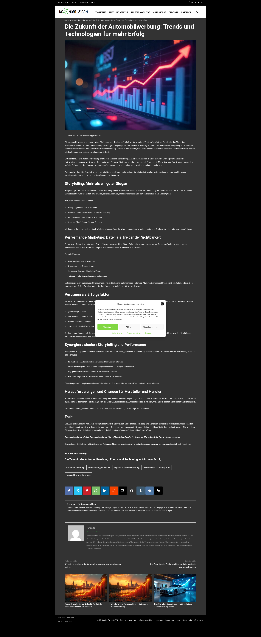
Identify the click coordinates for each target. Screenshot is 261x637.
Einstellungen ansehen (152, 327)
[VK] (149, 491)
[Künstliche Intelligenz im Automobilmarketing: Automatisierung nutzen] (175, 588)
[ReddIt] (114, 491)
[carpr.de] (76, 538)
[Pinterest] (87, 491)
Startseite (68, 20)
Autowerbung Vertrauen (99, 467)
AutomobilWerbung (75, 467)
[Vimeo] (198, 2)
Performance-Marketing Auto (156, 467)
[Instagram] (192, 2)
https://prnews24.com (93, 532)
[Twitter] (195, 2)
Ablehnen (130, 327)
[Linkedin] (105, 491)
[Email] (123, 491)
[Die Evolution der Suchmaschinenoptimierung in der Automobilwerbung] (130, 588)
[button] (162, 304)
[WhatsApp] (96, 491)
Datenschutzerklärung (134, 333)
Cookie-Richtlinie (117, 333)
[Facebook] (189, 2)
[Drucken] (132, 491)
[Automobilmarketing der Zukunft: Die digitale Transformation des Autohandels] (86, 588)
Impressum (148, 333)
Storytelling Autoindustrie (78, 475)
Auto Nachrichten (80, 20)
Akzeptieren (108, 327)
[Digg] (158, 491)
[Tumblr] (140, 491)
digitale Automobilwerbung (126, 467)
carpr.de (90, 527)
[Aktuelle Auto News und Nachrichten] (73, 11)
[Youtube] (201, 2)
